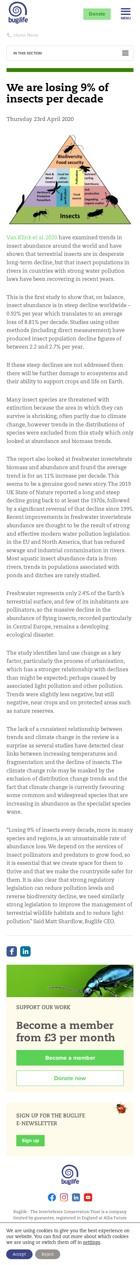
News (32, 35)
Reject (48, 1254)
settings (91, 1242)
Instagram (64, 1197)
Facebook (12, 951)
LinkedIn (25, 951)
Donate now (70, 1078)
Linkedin (76, 1197)
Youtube (88, 1197)
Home (20, 35)
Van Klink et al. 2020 (32, 237)
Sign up (30, 1140)
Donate (97, 14)
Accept (19, 1254)
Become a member (70, 1058)
